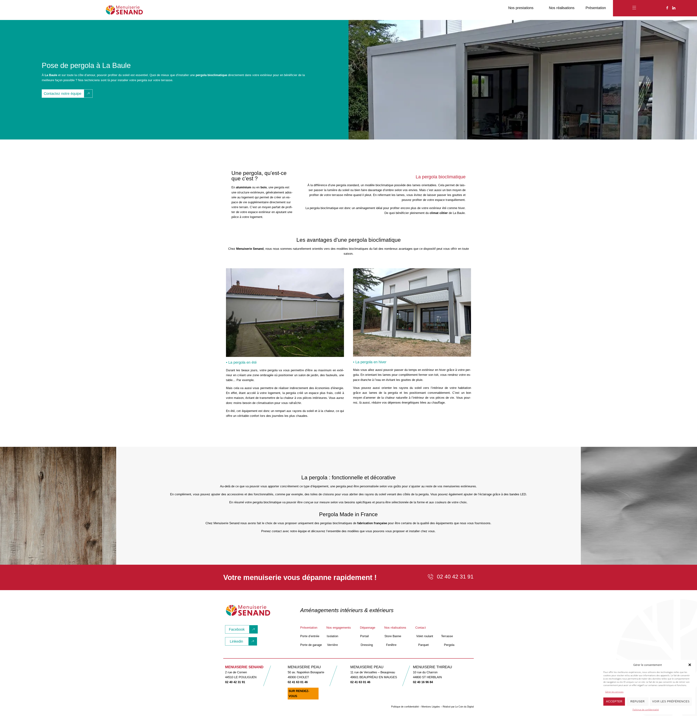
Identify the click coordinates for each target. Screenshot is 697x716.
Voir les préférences (671, 701)
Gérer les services (614, 691)
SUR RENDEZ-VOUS (299, 693)
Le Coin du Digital (464, 706)
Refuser (637, 701)
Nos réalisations (561, 8)
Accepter (614, 701)
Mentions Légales (430, 706)
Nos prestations (520, 8)
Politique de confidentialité (646, 709)
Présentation (596, 8)
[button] (690, 665)
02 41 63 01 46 (298, 682)
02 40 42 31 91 (235, 682)
